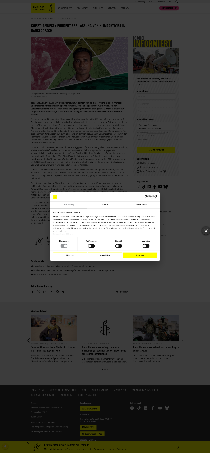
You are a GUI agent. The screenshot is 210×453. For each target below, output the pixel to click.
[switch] (91, 246)
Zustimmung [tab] (68, 205)
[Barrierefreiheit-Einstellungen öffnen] (206, 231)
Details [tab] (105, 205)
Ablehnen (70, 255)
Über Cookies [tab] (141, 205)
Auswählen (105, 255)
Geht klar (140, 255)
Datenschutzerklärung (63, 234)
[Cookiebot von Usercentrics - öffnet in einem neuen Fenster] (146, 197)
